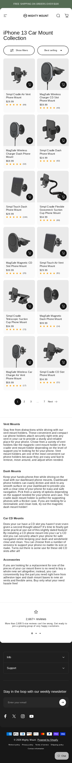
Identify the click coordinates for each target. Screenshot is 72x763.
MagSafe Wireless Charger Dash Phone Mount (18, 153)
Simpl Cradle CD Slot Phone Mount (52, 373)
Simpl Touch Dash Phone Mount (16, 208)
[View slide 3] (40, 633)
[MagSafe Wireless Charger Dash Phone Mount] (19, 130)
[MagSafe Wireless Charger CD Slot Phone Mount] (53, 74)
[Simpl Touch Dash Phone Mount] (19, 186)
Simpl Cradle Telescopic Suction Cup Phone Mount (17, 319)
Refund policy (14, 745)
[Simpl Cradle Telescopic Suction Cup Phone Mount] (19, 296)
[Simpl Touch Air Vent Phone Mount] (53, 242)
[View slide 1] (32, 633)
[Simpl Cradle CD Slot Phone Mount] (53, 352)
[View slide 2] (36, 633)
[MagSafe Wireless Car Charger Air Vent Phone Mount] (19, 352)
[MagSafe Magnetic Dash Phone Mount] (53, 296)
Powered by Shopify (48, 740)
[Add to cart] (29, 84)
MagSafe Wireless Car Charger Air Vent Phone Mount (19, 375)
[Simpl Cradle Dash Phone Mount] (53, 130)
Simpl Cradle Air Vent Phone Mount (18, 96)
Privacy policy (27, 745)
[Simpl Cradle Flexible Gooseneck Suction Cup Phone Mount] (53, 186)
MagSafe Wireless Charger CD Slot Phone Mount (50, 97)
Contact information (36, 748)
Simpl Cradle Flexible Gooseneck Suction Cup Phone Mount (52, 209)
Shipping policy (57, 745)
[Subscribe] (62, 702)
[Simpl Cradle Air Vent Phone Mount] (19, 74)
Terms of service (42, 745)
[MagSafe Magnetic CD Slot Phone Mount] (19, 242)
